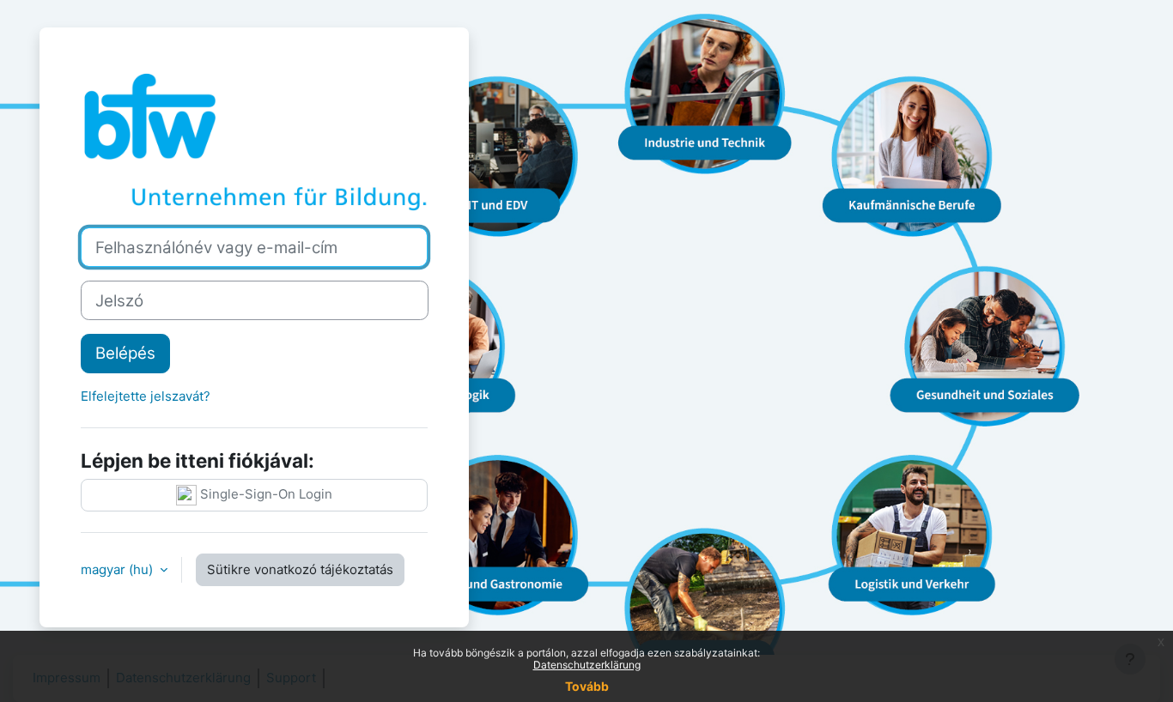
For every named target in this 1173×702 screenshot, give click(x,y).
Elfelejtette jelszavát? (145, 396)
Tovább (587, 686)
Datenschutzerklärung (587, 664)
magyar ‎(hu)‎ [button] (118, 569)
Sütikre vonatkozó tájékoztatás (300, 569)
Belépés (125, 353)
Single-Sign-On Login (264, 494)
